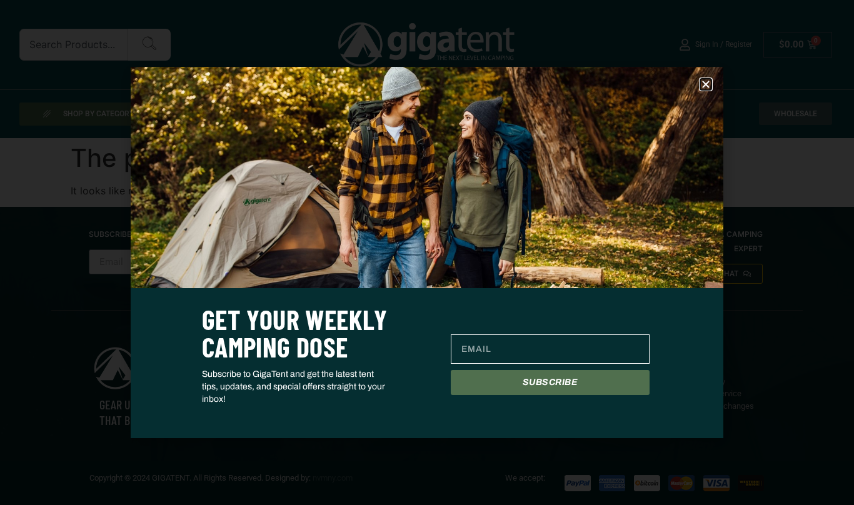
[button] (706, 84)
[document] (427, 252)
